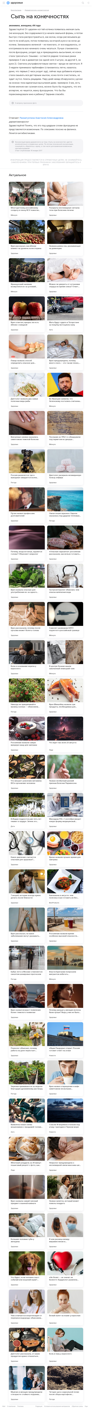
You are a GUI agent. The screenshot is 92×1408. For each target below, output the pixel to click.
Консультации (16, 10)
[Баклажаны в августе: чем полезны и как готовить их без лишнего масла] (65, 887)
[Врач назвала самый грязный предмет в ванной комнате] (27, 1193)
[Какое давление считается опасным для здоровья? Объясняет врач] (27, 849)
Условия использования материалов (57, 1406)
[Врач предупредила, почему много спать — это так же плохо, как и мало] (65, 352)
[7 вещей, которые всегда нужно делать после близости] (27, 887)
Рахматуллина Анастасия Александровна (41, 118)
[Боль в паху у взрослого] (65, 1346)
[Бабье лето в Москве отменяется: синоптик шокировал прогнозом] (27, 964)
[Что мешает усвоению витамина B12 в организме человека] (27, 773)
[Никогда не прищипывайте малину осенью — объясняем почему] (27, 696)
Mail (3, 1406)
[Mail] (8, 3)
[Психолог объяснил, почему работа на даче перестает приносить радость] (27, 1040)
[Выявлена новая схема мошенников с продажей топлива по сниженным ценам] (27, 1116)
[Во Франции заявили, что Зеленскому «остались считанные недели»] (65, 391)
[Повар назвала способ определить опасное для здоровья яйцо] (27, 352)
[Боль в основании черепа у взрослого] (27, 658)
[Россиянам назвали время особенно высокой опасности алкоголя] (65, 925)
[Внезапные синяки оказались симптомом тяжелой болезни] (27, 429)
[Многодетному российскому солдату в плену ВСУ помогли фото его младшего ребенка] (27, 200)
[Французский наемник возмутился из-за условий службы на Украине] (27, 276)
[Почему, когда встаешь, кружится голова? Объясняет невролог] (27, 543)
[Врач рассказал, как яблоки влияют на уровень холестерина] (27, 238)
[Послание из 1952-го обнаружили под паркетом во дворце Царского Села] (65, 429)
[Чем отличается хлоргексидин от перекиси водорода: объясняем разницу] (27, 1307)
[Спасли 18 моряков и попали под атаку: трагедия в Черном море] (65, 1116)
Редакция (38, 1406)
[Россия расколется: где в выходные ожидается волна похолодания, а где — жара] (27, 467)
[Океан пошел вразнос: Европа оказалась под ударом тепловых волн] (65, 505)
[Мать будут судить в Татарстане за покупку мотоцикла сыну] (65, 314)
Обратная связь (77, 1406)
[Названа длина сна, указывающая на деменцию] (65, 238)
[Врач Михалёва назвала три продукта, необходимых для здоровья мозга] (65, 696)
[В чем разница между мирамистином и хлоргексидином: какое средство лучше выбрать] (65, 1231)
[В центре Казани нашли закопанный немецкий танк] (65, 658)
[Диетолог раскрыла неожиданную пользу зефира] (65, 467)
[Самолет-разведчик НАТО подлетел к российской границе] (65, 620)
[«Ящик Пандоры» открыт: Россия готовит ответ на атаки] (65, 1040)
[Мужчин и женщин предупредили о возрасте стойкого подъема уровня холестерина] (27, 1384)
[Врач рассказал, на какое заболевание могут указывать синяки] (27, 925)
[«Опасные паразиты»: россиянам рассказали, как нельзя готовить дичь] (65, 543)
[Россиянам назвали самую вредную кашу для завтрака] (27, 734)
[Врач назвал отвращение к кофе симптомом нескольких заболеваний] (65, 1078)
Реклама (20, 1406)
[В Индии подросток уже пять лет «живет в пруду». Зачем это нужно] (27, 811)
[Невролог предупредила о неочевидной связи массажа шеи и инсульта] (65, 1155)
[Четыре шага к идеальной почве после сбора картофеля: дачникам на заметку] (65, 1384)
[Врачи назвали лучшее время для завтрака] (65, 849)
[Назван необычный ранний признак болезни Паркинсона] (65, 773)
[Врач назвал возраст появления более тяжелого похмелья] (27, 1002)
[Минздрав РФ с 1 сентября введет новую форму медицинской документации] (65, 811)
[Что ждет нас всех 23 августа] (65, 734)
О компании (11, 1406)
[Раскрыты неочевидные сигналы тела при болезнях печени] (65, 200)
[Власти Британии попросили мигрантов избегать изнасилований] (65, 964)
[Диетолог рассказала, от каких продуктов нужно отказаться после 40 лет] (27, 1346)
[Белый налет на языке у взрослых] (65, 1307)
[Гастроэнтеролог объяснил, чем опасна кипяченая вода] (65, 582)
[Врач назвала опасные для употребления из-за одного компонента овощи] (27, 582)
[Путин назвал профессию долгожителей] (27, 505)
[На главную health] (16, 3)
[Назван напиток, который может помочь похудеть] (65, 1193)
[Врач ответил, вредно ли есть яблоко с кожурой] (27, 314)
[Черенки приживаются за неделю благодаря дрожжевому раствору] (27, 1078)
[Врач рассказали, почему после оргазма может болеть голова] (27, 620)
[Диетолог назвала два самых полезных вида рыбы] (27, 391)
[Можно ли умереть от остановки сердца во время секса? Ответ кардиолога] (65, 276)
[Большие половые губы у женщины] (27, 1231)
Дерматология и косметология (37, 10)
